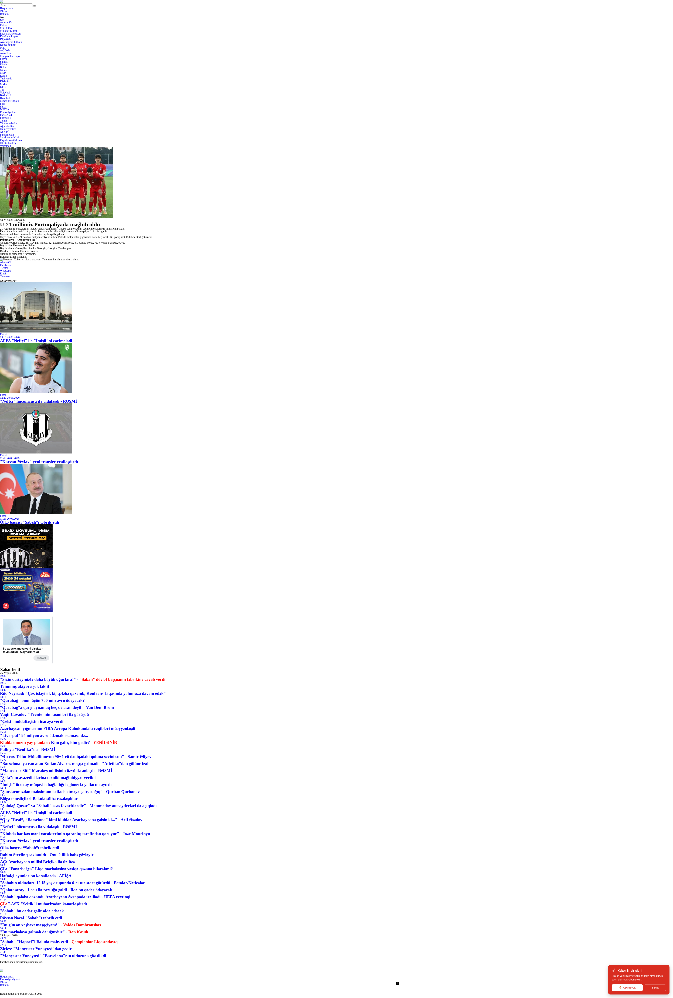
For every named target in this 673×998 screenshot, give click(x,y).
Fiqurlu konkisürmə (11, 140)
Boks (3, 67)
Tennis (3, 120)
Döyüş (3, 64)
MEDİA (4, 109)
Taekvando (6, 78)
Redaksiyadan (8, 112)
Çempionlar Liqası (10, 56)
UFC (3, 86)
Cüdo (3, 72)
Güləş (3, 70)
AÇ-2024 (5, 50)
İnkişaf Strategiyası (10, 33)
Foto (2, 103)
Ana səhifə (6, 22)
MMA (3, 84)
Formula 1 (5, 117)
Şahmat (4, 61)
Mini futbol (6, 27)
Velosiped (5, 145)
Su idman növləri (9, 137)
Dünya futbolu (8, 44)
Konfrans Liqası (9, 36)
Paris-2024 (6, 114)
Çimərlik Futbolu (9, 100)
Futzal (3, 58)
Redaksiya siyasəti (10, 979)
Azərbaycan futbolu (11, 42)
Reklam (4, 13)
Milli (2, 47)
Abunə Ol (5, 262)
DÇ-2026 (5, 39)
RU (2, 19)
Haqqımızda (6, 8)
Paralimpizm (7, 134)
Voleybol (5, 92)
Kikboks (4, 81)
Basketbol (5, 95)
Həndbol (5, 98)
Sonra (655, 987)
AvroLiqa (5, 53)
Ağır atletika (7, 126)
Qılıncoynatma (8, 128)
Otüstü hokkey (8, 143)
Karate (3, 75)
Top (2, 89)
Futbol (3, 25)
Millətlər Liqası (8, 30)
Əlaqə (3, 11)
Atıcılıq (4, 131)
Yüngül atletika (8, 123)
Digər (3, 106)
